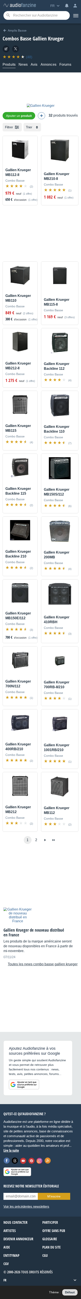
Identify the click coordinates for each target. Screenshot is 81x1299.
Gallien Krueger (48, 38)
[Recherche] (8, 15)
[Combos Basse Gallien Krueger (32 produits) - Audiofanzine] (19, 5)
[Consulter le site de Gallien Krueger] (6, 48)
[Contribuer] (41, 115)
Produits (9, 64)
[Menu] (75, 15)
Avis (34, 64)
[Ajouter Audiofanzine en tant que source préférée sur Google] (24, 1084)
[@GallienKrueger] (15, 48)
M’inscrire (53, 1196)
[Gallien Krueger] (40, 105)
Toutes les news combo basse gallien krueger (43, 964)
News (23, 64)
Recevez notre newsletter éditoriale (31, 1186)
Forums (65, 64)
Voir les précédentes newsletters (26, 1206)
